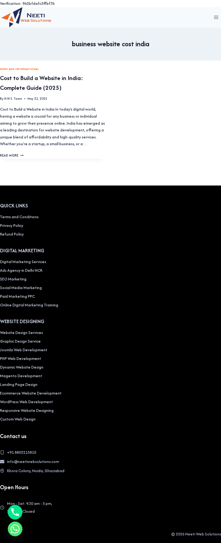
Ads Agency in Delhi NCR (21, 270)
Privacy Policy (11, 225)
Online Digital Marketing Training (29, 305)
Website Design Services (21, 332)
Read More (12, 155)
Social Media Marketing (21, 287)
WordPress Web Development (26, 402)
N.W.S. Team (13, 98)
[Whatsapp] (15, 529)
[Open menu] (216, 17)
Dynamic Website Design (21, 367)
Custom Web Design (18, 419)
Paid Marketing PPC (17, 296)
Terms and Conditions (19, 217)
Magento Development (21, 376)
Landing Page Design (18, 384)
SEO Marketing (13, 279)
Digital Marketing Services (23, 261)
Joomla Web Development (23, 350)
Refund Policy (12, 234)
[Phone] (15, 512)
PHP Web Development (20, 358)
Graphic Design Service (20, 341)
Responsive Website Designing (27, 410)
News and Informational (19, 69)
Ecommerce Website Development (30, 393)
